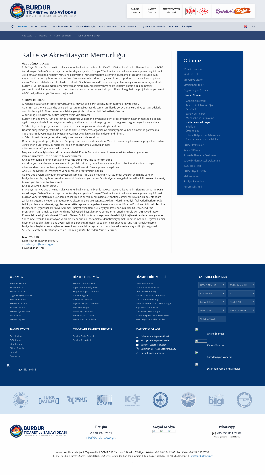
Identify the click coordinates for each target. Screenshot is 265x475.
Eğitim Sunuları (17, 348)
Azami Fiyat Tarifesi (83, 311)
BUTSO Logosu (17, 319)
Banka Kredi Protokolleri (85, 319)
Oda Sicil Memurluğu (146, 291)
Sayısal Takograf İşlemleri (86, 303)
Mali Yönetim (191, 176)
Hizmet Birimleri (193, 95)
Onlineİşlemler (135, 11)
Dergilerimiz (16, 336)
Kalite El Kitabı (192, 150)
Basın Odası (16, 315)
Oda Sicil (191, 109)
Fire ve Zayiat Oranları (84, 315)
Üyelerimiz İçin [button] (85, 26)
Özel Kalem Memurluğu (148, 311)
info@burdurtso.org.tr (101, 437)
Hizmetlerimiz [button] (40, 26)
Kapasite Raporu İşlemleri (86, 287)
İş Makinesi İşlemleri (83, 299)
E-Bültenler (15, 340)
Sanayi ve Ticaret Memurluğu (150, 295)
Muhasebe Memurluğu (147, 299)
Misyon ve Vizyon (193, 79)
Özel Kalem (192, 131)
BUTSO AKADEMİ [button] (108, 26)
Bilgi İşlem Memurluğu (147, 307)
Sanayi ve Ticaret (195, 113)
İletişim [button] (187, 26)
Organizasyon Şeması (196, 90)
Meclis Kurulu (191, 74)
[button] (253, 26)
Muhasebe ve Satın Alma (200, 118)
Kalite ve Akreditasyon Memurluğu (153, 303)
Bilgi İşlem (191, 126)
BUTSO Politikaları (194, 145)
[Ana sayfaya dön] (43, 11)
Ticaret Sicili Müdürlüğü (199, 105)
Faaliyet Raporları (194, 181)
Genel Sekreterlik (195, 101)
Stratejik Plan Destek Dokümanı (202, 160)
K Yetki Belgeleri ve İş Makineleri (204, 135)
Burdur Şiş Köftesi (82, 340)
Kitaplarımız (16, 344)
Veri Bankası (128, 26)
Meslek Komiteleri (194, 85)
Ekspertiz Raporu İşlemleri (86, 291)
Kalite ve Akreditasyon (198, 122)
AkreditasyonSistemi (171, 11)
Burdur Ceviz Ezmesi (83, 336)
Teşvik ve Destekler (152, 26)
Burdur (173, 26)
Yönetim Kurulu (193, 69)
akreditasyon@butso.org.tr (37, 244)
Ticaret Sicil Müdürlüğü (147, 287)
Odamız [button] (22, 26)
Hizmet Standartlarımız (84, 283)
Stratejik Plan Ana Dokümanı (200, 155)
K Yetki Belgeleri (81, 295)
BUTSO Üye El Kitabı (195, 171)
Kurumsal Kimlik (193, 186)
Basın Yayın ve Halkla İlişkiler (202, 139)
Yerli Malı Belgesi (81, 307)
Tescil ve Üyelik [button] (63, 26)
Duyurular (15, 356)
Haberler (14, 352)
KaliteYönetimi (151, 11)
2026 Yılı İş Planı (193, 165)
